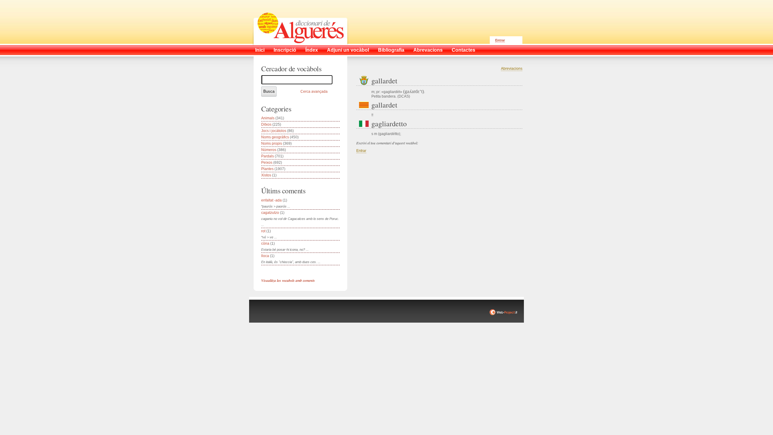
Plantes (267, 169)
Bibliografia (391, 50)
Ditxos (266, 124)
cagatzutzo (270, 213)
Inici (260, 50)
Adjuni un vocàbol (348, 50)
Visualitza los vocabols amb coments (288, 280)
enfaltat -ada (271, 200)
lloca (265, 256)
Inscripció (285, 50)
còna (265, 243)
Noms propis (271, 143)
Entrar (500, 40)
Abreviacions (511, 68)
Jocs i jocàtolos (273, 131)
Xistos (266, 175)
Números (268, 150)
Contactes (463, 50)
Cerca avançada (314, 91)
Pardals (267, 156)
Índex (311, 50)
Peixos (266, 162)
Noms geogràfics (275, 137)
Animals (267, 118)
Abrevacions (428, 50)
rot (263, 231)
